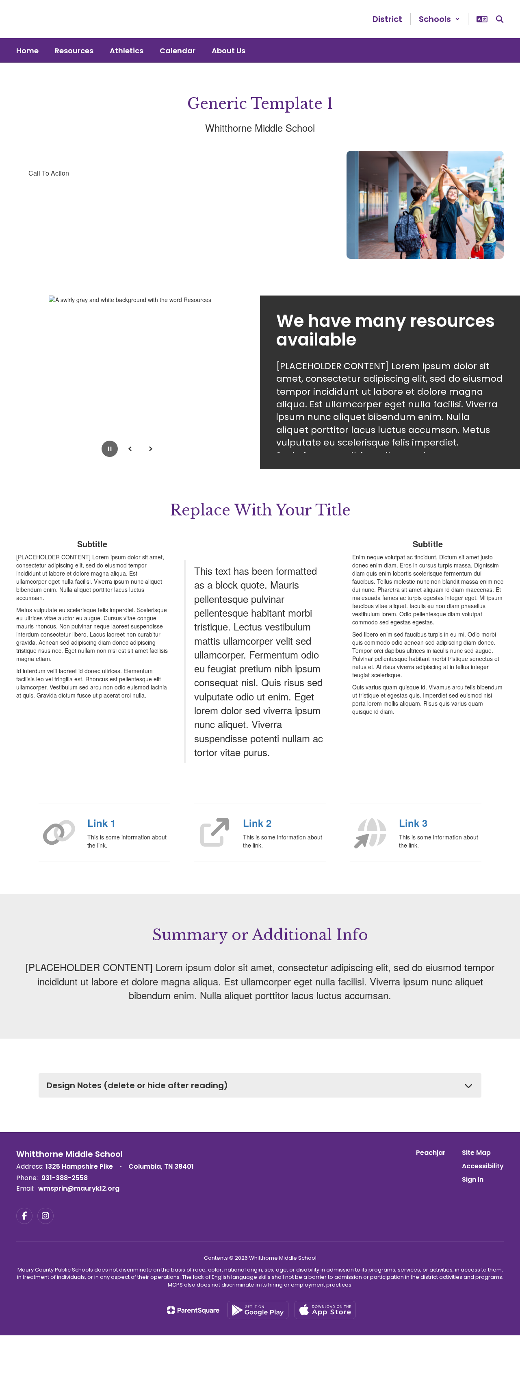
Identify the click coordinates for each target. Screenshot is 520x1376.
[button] (439, 19)
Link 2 (257, 823)
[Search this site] (500, 19)
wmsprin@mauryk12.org (78, 1188)
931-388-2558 (64, 1178)
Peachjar (431, 1152)
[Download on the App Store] (325, 1310)
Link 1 (101, 823)
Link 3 (413, 823)
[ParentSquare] (193, 1310)
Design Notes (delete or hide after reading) (137, 1085)
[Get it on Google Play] (258, 1310)
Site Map (476, 1152)
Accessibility (483, 1166)
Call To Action (48, 173)
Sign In (472, 1179)
